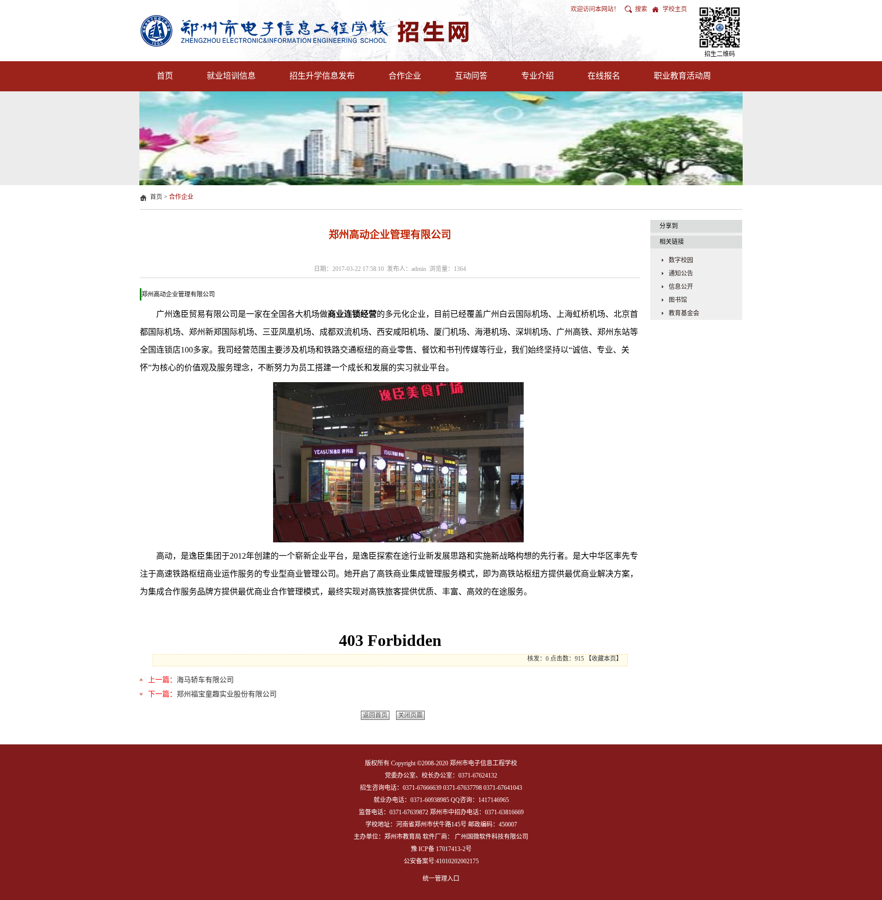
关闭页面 (410, 715)
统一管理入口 (441, 878)
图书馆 (678, 300)
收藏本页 (604, 658)
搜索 (641, 9)
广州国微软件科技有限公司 (491, 836)
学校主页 (675, 9)
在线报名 (603, 75)
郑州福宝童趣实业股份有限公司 (227, 694)
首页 (165, 75)
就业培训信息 (231, 75)
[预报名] (719, 27)
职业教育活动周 (682, 75)
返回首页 (375, 715)
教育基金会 (684, 313)
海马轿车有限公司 (205, 680)
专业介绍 (537, 75)
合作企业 (404, 75)
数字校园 (681, 260)
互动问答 (471, 75)
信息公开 (681, 286)
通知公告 (681, 273)
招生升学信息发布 (322, 75)
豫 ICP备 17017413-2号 (441, 849)
